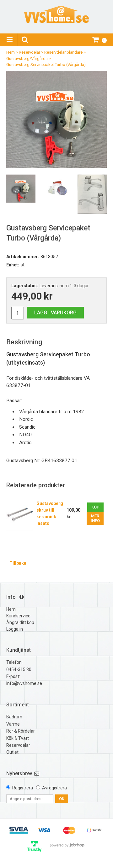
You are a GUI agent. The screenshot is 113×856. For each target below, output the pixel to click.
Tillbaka (17, 563)
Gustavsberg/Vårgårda (27, 58)
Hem (10, 52)
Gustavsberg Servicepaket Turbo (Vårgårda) (46, 64)
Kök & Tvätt (17, 738)
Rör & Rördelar (20, 731)
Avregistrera (54, 787)
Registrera (22, 787)
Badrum (14, 716)
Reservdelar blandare (63, 52)
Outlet (12, 752)
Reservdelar (29, 52)
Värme (13, 724)
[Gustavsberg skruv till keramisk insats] (19, 514)
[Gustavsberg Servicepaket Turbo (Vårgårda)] (56, 119)
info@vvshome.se (24, 683)
